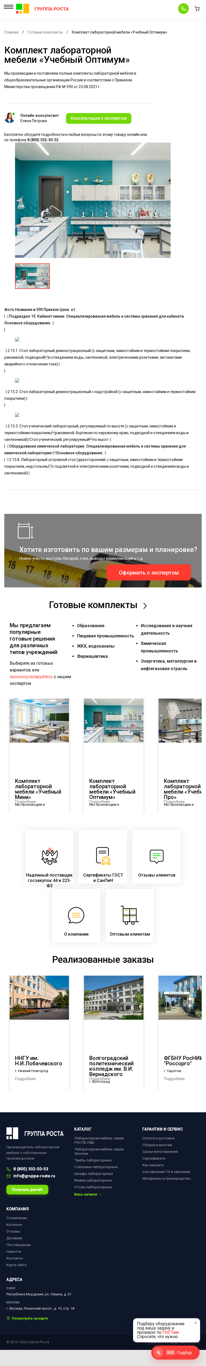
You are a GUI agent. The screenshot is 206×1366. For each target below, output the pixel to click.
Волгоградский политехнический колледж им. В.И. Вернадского (111, 1066)
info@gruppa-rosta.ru (34, 1176)
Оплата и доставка (158, 1138)
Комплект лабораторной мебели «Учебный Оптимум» (112, 789)
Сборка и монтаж (157, 1145)
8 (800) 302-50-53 (30, 1169)
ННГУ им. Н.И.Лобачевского (38, 1060)
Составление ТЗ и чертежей (166, 1171)
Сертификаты (154, 1158)
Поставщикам (18, 1245)
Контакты (14, 1258)
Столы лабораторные (93, 1187)
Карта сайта (16, 1265)
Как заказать (153, 1165)
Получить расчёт (27, 1189)
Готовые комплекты (45, 32)
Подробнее (25, 802)
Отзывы (13, 1231)
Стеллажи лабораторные (95, 1167)
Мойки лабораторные (93, 1180)
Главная (11, 32)
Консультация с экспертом (99, 118)
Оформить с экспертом (149, 572)
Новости (13, 1251)
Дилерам (14, 1238)
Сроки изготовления (160, 1151)
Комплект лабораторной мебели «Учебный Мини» (38, 789)
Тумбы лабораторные (93, 1160)
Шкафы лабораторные (93, 1173)
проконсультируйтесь (31, 676)
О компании (16, 1218)
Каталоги (14, 1224)
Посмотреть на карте (30, 1318)
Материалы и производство (166, 1178)
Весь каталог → (88, 1194)
